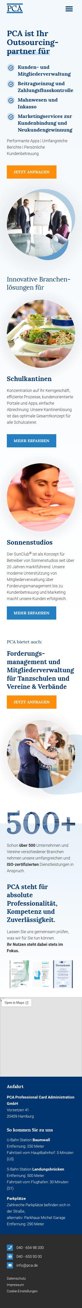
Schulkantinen (29, 379)
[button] (69, 9)
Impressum (15, 1285)
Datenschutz (16, 1278)
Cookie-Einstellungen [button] (22, 1291)
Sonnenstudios (30, 542)
